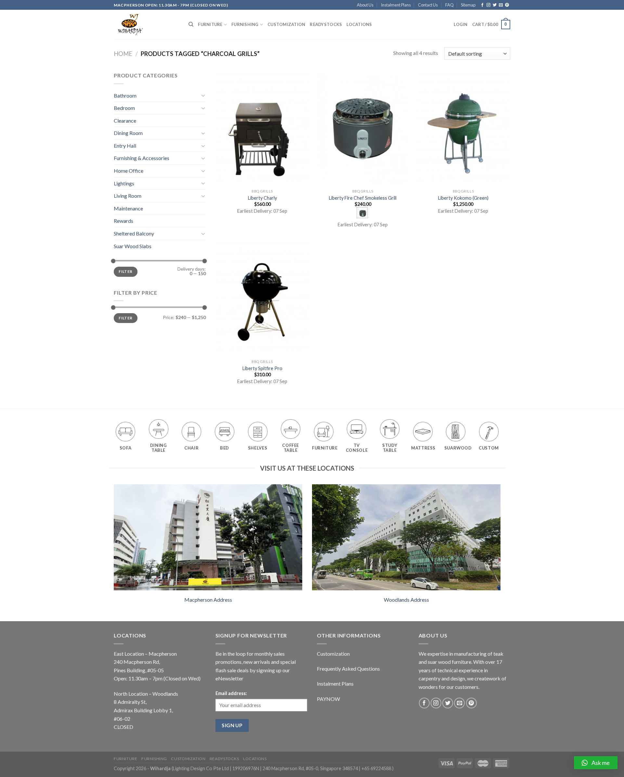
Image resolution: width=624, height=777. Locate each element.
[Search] (190, 24)
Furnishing (245, 24)
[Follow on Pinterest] (507, 5)
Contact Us (428, 4)
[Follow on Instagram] (488, 5)
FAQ (449, 4)
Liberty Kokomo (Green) (463, 198)
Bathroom (125, 95)
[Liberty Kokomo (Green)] (463, 128)
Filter (125, 271)
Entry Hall (125, 145)
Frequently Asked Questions (348, 668)
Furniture (210, 24)
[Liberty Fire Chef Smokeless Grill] (363, 128)
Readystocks (326, 24)
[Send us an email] (501, 5)
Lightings (124, 183)
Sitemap (468, 4)
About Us (365, 4)
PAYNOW (328, 699)
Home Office (128, 170)
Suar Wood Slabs (132, 246)
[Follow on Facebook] (482, 5)
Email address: (231, 693)
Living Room (127, 196)
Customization (286, 24)
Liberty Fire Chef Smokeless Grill (362, 198)
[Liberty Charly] (262, 128)
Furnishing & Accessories (141, 158)
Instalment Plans (396, 4)
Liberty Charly (262, 198)
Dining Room (128, 133)
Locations (359, 24)
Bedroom (124, 108)
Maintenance (128, 208)
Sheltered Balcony (134, 233)
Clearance (125, 120)
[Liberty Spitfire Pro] (262, 299)
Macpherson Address (208, 599)
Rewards (123, 221)
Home (123, 53)
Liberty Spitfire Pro (262, 368)
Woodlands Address (406, 599)
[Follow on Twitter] (495, 5)
